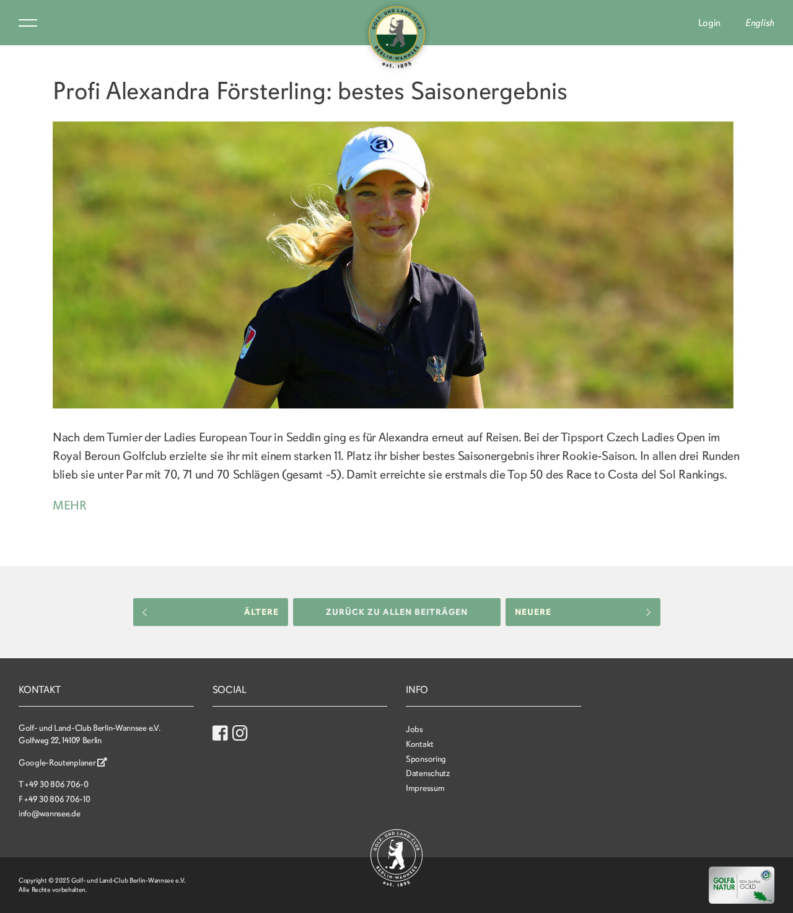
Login (709, 23)
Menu (28, 23)
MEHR (70, 505)
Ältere (261, 612)
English (759, 23)
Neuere (533, 612)
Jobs (414, 729)
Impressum (425, 788)
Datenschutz (428, 773)
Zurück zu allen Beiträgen (397, 612)
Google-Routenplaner (58, 762)
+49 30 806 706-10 (57, 799)
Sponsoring (426, 759)
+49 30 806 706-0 (56, 784)
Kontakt (420, 744)
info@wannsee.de (50, 813)
